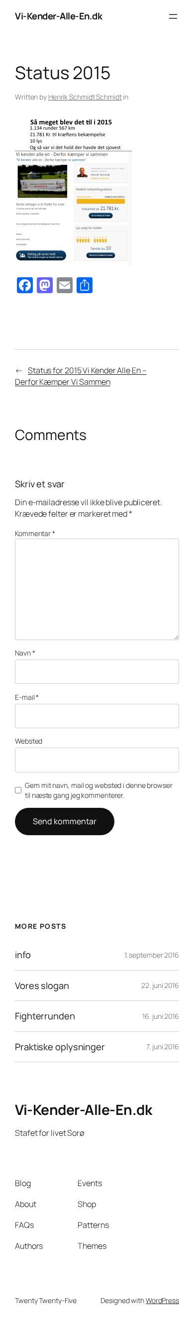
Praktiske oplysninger (60, 1047)
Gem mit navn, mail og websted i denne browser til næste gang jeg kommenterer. (99, 790)
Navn (25, 653)
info (23, 955)
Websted (28, 741)
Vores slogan (42, 986)
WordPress (162, 1300)
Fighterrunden (45, 1016)
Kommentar (35, 533)
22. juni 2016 (160, 985)
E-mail (27, 697)
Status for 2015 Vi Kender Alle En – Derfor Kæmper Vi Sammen (80, 376)
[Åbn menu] (173, 16)
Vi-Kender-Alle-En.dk (58, 16)
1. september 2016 (151, 955)
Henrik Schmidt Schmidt (85, 97)
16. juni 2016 (160, 1016)
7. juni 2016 (162, 1046)
